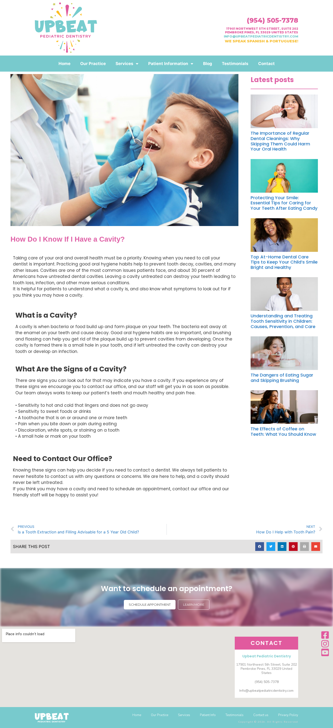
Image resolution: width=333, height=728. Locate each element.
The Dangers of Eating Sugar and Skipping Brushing (282, 377)
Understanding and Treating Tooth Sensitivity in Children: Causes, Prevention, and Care (283, 321)
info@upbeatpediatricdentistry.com (261, 36)
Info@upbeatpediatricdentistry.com (266, 690)
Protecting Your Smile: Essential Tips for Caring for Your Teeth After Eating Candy (284, 203)
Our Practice (93, 63)
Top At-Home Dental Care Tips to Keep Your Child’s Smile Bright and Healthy (284, 262)
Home (64, 63)
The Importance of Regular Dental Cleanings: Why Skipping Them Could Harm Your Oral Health (280, 141)
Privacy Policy (288, 715)
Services (124, 63)
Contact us (260, 715)
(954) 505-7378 (272, 20)
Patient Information (168, 63)
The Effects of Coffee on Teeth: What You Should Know (283, 431)
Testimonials (235, 63)
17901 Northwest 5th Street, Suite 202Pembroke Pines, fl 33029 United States (261, 30)
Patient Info (208, 715)
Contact (266, 63)
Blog (207, 63)
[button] (259, 546)
